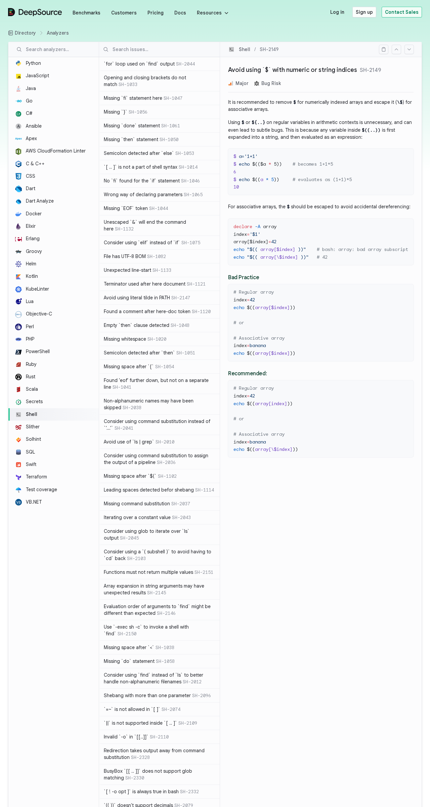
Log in (337, 12)
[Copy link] (383, 49)
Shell (244, 49)
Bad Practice (243, 277)
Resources (209, 13)
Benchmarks (86, 13)
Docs (180, 13)
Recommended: (247, 373)
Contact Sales (402, 12)
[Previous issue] (396, 49)
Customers (124, 13)
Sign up (364, 12)
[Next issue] (409, 49)
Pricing (155, 13)
